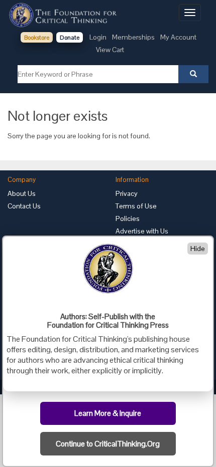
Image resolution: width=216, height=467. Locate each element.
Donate (69, 38)
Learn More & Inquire (107, 413)
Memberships (133, 37)
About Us (22, 193)
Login (97, 37)
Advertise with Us (142, 231)
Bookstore (36, 38)
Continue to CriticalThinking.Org (108, 444)
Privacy (127, 193)
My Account (178, 37)
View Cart (110, 49)
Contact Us (24, 205)
